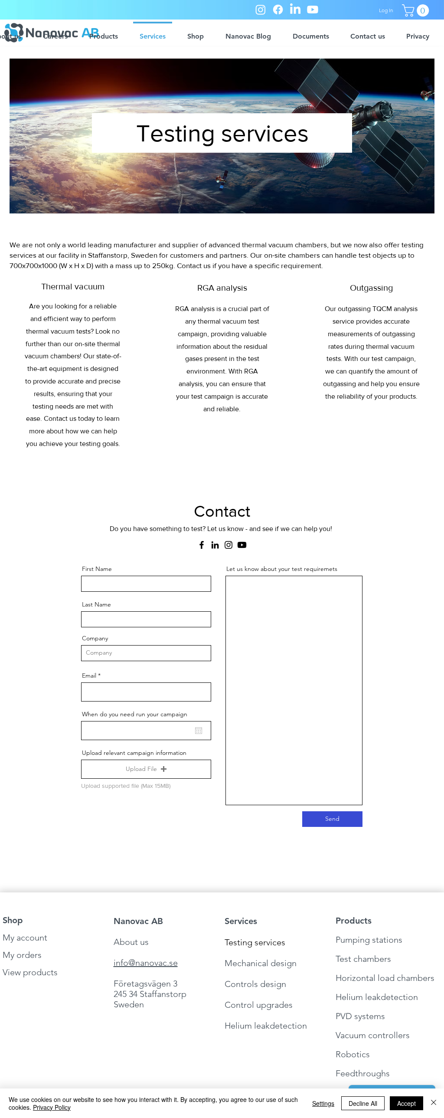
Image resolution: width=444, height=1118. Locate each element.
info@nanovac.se (146, 962)
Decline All (363, 1103)
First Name (97, 569)
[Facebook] (277, 9)
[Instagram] (260, 9)
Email (89, 675)
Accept (406, 1103)
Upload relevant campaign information (134, 753)
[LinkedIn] (295, 9)
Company (95, 638)
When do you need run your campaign (134, 714)
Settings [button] (323, 1103)
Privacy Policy (52, 1107)
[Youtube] (312, 9)
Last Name (96, 604)
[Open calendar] (198, 730)
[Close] (433, 1103)
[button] (417, 10)
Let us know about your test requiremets (281, 569)
